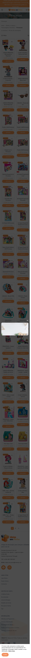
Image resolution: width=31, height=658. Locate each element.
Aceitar (5, 654)
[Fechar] (27, 320)
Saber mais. (11, 651)
